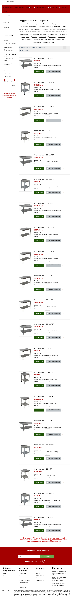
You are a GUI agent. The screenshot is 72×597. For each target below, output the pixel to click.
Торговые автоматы (39, 7)
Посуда (28, 7)
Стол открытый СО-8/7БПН (44, 445)
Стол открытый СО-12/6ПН (44, 227)
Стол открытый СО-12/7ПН (44, 276)
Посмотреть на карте (58, 585)
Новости (21, 585)
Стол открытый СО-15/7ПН (44, 251)
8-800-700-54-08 (57, 577)
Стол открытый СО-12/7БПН (44, 155)
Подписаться (47, 556)
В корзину (39, 71)
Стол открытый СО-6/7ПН (43, 396)
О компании (22, 573)
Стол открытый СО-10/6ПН (44, 106)
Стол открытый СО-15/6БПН (44, 517)
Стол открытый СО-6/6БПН (44, 179)
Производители (23, 582)
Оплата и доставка (24, 580)
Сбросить (13, 85)
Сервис (21, 575)
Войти (4, 573)
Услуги (5, 11)
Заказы (5, 578)
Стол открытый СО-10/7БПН (44, 421)
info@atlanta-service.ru (58, 583)
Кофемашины (40, 580)
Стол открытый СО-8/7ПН (43, 469)
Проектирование (8, 7)
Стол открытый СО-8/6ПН (43, 372)
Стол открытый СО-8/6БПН (44, 82)
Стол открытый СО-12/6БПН (44, 203)
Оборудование (19, 7)
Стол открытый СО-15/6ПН (44, 300)
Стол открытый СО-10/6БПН (44, 58)
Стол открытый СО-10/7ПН (44, 348)
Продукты (50, 7)
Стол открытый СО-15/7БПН (44, 324)
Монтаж (21, 578)
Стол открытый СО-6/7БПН (44, 493)
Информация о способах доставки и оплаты (9, 95)
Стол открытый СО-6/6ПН (43, 131)
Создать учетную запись (10, 575)
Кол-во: (36, 67)
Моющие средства (61, 7)
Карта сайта (22, 587)
